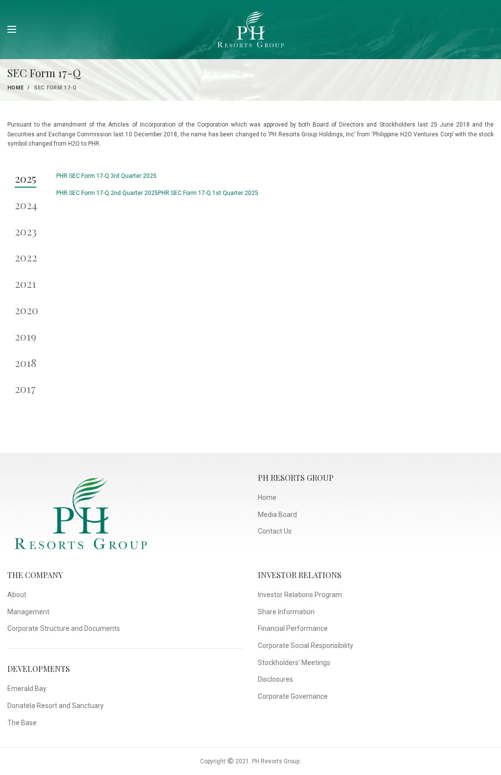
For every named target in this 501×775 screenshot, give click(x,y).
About (16, 595)
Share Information (286, 612)
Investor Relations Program (300, 595)
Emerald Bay (26, 688)
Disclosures (275, 679)
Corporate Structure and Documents (63, 628)
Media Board (277, 514)
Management (28, 612)
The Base (22, 723)
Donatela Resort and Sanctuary (55, 706)
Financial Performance (293, 628)
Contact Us (275, 531)
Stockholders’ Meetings (294, 663)
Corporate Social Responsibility (305, 645)
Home (15, 88)
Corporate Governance (293, 696)
